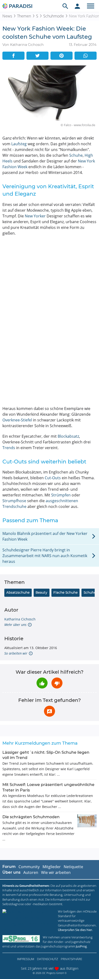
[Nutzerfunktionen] (77, 6)
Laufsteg (19, 143)
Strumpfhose (14, 500)
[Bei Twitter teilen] (37, 56)
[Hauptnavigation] (91, 6)
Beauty (41, 592)
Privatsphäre (71, 959)
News (7, 16)
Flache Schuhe (65, 592)
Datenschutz (47, 959)
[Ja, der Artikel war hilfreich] (42, 683)
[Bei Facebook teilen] (13, 56)
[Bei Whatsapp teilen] (85, 56)
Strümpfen (61, 495)
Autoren (30, 872)
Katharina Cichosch (20, 619)
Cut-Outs (53, 477)
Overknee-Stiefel (17, 420)
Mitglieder (52, 866)
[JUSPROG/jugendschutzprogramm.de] (21, 938)
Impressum (25, 959)
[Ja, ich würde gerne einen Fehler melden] (49, 711)
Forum (9, 866)
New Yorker (35, 216)
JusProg (81, 946)
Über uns (11, 872)
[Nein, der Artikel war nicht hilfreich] (56, 683)
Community (29, 866)
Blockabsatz (68, 436)
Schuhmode (53, 16)
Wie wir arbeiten (56, 872)
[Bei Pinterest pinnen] (61, 56)
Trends (8, 447)
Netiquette (73, 866)
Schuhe (76, 155)
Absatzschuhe (18, 592)
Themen (24, 16)
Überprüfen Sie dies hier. (75, 930)
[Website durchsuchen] (65, 6)
